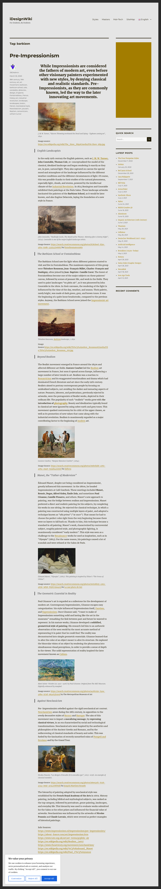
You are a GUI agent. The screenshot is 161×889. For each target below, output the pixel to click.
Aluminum (122, 214)
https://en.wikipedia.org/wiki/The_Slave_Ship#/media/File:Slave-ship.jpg (71, 144)
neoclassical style (23, 106)
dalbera (68, 469)
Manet (12, 106)
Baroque (80, 715)
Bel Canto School (124, 171)
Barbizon (57, 339)
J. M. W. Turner (100, 158)
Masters (106, 19)
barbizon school (16, 87)
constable (14, 90)
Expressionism (49, 612)
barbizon (23, 85)
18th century (15, 79)
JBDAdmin (14, 72)
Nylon (120, 201)
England (19, 93)
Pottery (121, 257)
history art (14, 98)
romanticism (22, 111)
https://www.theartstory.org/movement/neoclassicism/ (66, 845)
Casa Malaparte (124, 177)
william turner (15, 114)
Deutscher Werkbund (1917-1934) (131, 238)
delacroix (22, 90)
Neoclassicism (45, 712)
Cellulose (121, 232)
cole (25, 87)
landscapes (14, 103)
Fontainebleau (16, 95)
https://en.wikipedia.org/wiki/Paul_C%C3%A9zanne (64, 852)
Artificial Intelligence (126, 245)
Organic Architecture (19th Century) (132, 220)
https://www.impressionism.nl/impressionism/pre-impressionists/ (71, 831)
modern (81, 421)
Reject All (33, 878)
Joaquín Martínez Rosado (75, 786)
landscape (23, 101)
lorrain (22, 103)
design (12, 93)
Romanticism (44, 378)
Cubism (63, 654)
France (25, 95)
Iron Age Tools (124, 275)
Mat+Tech (118, 19)
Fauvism (99, 608)
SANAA (121, 164)
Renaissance (61, 536)
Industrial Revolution (63, 186)
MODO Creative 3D (125, 208)
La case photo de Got (73, 587)
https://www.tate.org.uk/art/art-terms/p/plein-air (63, 838)
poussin (25, 109)
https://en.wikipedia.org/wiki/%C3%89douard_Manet (65, 848)
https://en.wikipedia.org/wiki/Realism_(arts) (61, 841)
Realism (95, 368)
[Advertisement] (134, 80)
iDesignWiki (21, 19)
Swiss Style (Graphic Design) (129, 263)
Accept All (49, 878)
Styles (95, 19)
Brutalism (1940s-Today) (128, 251)
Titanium (121, 226)
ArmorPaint (122, 189)
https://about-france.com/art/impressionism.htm (63, 834)
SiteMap (131, 19)
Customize (16, 878)
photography (60, 403)
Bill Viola (121, 183)
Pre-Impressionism (34, 55)
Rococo (68, 715)
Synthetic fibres (124, 195)
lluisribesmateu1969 (73, 247)
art (18, 82)
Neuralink (122, 269)
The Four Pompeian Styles (128, 158)
